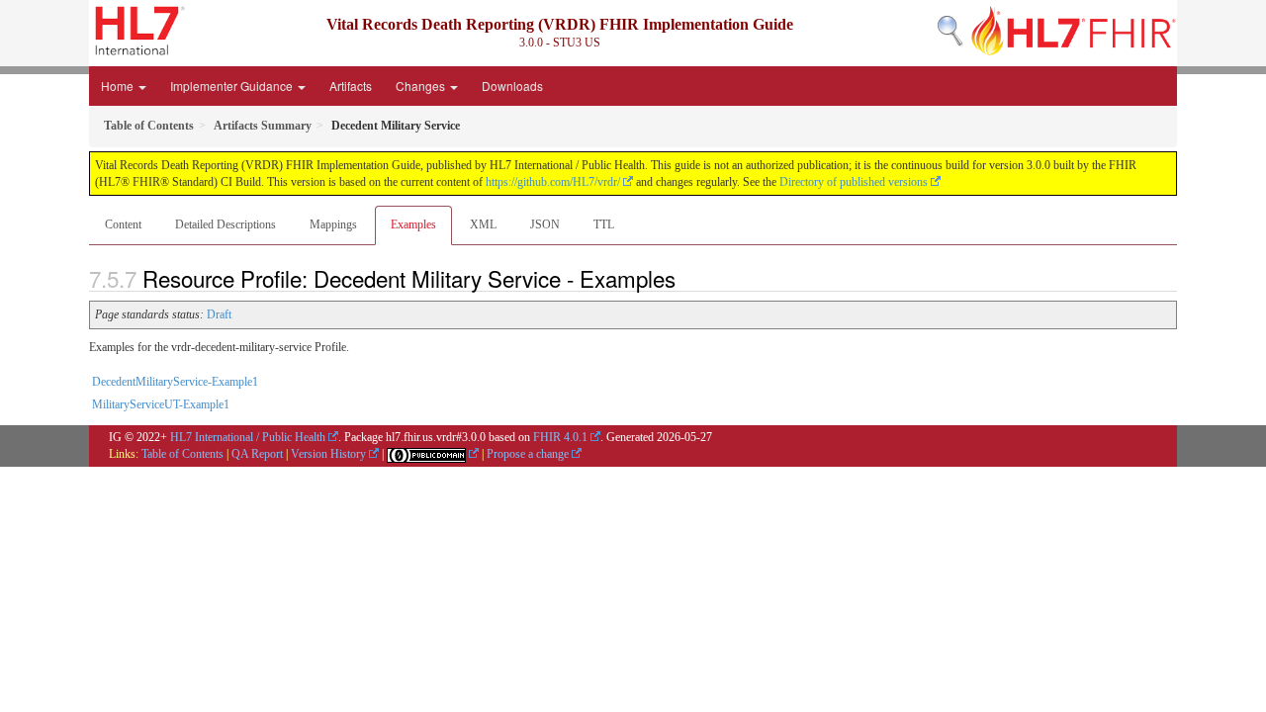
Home (118, 85)
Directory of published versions (853, 182)
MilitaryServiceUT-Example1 (160, 404)
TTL (603, 224)
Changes (422, 85)
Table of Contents (182, 454)
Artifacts (350, 85)
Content (123, 224)
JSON (545, 224)
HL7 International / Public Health (247, 437)
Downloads (512, 85)
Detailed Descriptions (225, 224)
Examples (413, 224)
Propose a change (528, 454)
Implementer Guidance (233, 85)
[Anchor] (686, 278)
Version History (328, 454)
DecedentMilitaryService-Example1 (175, 382)
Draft (219, 314)
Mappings (333, 224)
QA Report (257, 454)
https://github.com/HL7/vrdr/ (553, 182)
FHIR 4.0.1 (560, 437)
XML (483, 224)
